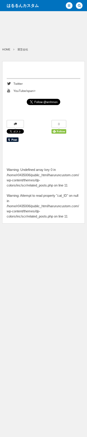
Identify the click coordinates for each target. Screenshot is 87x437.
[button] (69, 5)
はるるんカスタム (23, 5)
